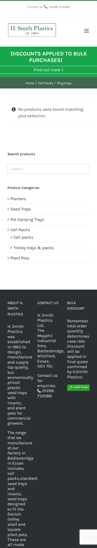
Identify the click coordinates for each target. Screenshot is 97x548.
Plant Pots (19, 257)
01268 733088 (59, 7)
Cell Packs (20, 229)
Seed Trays (20, 208)
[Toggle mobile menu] (87, 30)
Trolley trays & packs (33, 247)
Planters (18, 198)
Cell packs (23, 237)
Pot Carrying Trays (27, 219)
